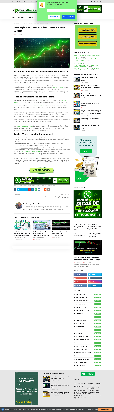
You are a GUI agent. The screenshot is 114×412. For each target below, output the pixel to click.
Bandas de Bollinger (86, 356)
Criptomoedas (86, 326)
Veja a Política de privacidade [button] (90, 409)
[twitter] (92, 1)
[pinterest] (98, 1)
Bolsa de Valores (86, 317)
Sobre (18, 1)
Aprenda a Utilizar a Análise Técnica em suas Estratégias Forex (60, 233)
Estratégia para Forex (86, 359)
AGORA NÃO (54, 17)
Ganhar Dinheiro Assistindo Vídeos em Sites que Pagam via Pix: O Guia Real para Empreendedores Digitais (91, 111)
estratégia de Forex (58, 87)
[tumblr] (95, 278)
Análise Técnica (31, 185)
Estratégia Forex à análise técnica (31, 151)
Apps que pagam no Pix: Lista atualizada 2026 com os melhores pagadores (90, 87)
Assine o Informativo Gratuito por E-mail (79, 236)
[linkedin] (95, 285)
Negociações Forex (86, 362)
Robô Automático (86, 307)
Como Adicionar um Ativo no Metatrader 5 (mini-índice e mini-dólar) (90, 79)
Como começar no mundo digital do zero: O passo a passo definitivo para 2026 (91, 103)
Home (13, 1)
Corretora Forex (86, 320)
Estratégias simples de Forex (36, 106)
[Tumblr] (15, 189)
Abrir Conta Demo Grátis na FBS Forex (93, 229)
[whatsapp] (100, 1)
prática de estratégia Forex (24, 126)
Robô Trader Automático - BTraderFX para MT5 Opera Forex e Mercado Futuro (80, 227)
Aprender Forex (86, 304)
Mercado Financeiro (86, 297)
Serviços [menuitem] (30, 17)
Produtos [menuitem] (21, 17)
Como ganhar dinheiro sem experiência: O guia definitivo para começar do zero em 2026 (91, 95)
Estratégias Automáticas (86, 336)
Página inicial (17, 23)
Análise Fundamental (22, 185)
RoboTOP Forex (86, 365)
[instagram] (95, 1)
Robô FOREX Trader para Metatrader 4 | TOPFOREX (94, 225)
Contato (36, 1)
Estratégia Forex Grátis (41, 185)
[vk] (80, 285)
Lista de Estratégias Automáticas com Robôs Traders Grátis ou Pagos (87, 258)
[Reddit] (45, 189)
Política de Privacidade (27, 1)
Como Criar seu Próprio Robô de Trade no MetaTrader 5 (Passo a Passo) (90, 127)
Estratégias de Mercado (86, 301)
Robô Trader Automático (86, 310)
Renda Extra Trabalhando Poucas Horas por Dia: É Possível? (60, 393)
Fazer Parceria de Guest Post (80, 232)
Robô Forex (86, 314)
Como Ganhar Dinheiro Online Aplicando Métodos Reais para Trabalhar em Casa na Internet (94, 234)
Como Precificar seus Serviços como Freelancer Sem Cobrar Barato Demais (86, 69)
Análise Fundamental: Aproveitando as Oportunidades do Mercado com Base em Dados (41, 234)
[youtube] (80, 278)
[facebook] (89, 1)
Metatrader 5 (86, 323)
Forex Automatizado (86, 339)
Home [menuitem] (14, 17)
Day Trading (86, 333)
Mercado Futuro (86, 330)
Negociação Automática (86, 352)
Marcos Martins (18, 34)
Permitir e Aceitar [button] (105, 409)
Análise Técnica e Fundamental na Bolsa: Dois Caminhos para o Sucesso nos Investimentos (22, 234)
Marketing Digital (86, 346)
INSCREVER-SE (68, 17)
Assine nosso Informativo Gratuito (94, 396)
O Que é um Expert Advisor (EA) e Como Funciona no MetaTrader (90, 119)
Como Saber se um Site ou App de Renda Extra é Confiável (60, 377)
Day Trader (86, 343)
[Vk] (39, 189)
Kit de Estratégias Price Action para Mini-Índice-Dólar (94, 392)
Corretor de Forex (86, 349)
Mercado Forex (24, 23)
